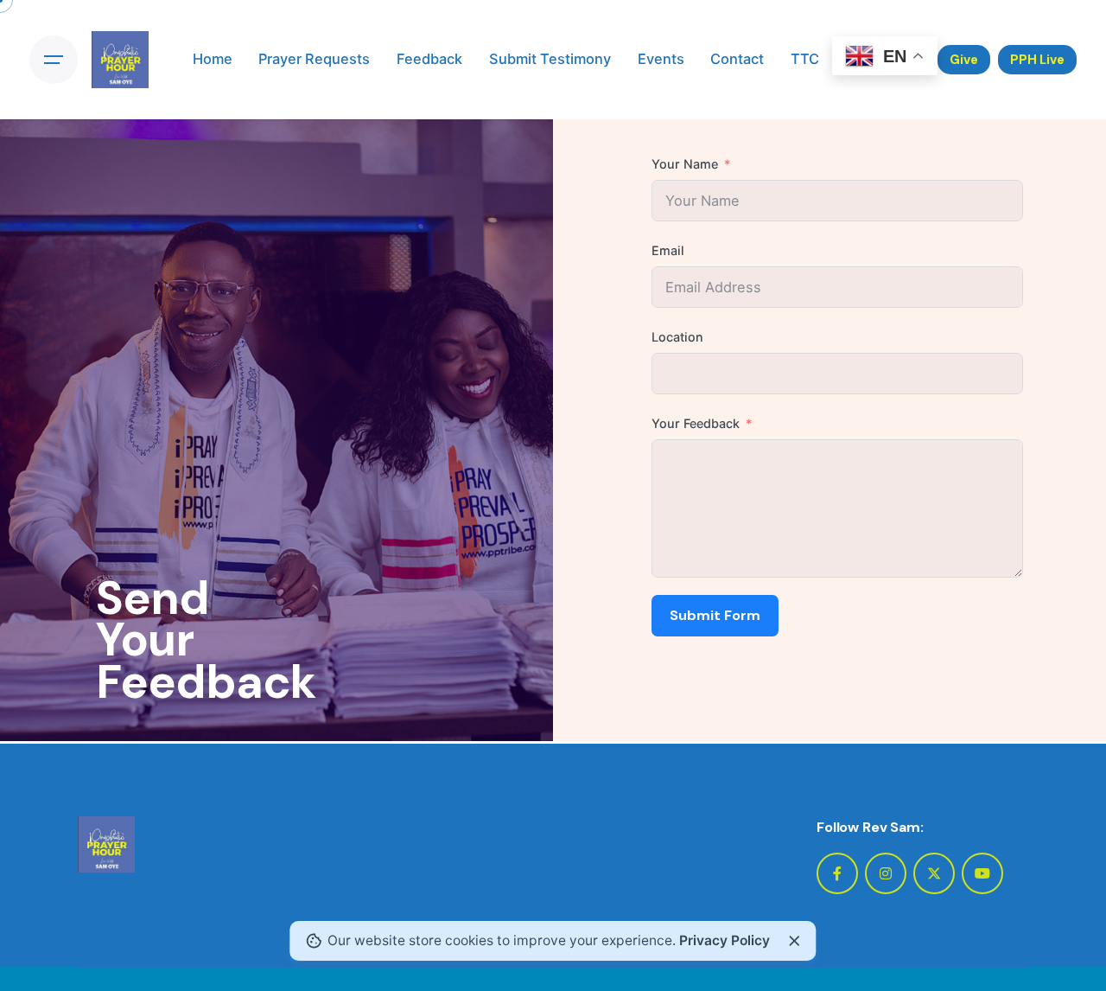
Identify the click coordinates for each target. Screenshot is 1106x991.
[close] (794, 941)
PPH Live (1037, 59)
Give (964, 59)
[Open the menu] (53, 59)
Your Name (685, 164)
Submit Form (715, 615)
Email (668, 250)
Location (677, 336)
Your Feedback (696, 423)
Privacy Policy (724, 940)
